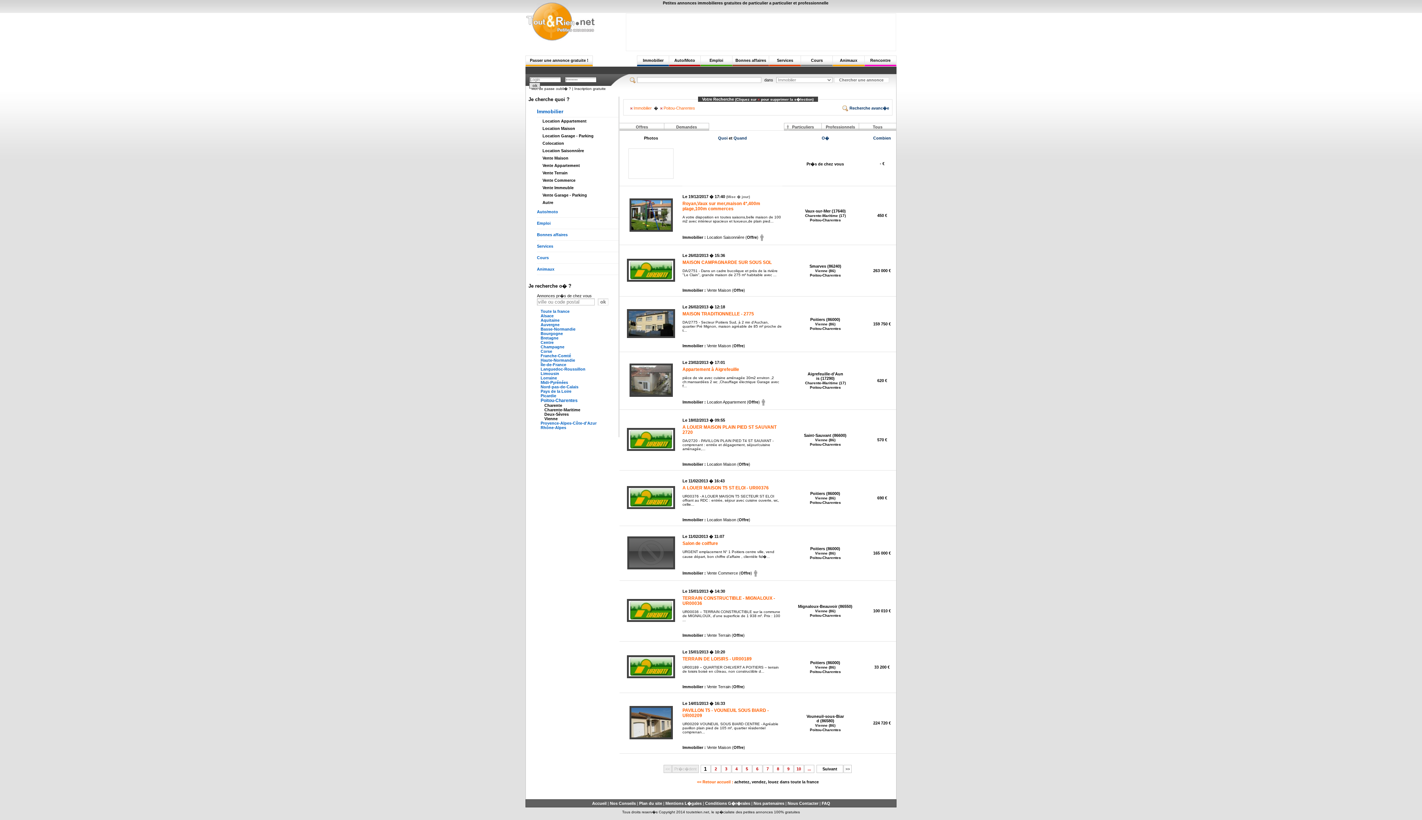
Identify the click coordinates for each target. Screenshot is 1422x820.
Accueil (599, 803)
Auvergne (550, 324)
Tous (877, 127)
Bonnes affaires (750, 60)
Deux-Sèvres (556, 414)
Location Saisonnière (563, 150)
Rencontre (880, 60)
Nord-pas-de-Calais (559, 387)
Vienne (551, 418)
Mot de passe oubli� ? (551, 89)
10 (799, 769)
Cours (817, 60)
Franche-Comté (556, 356)
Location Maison (559, 128)
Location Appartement (565, 121)
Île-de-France (553, 364)
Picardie (548, 396)
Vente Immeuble (558, 187)
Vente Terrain (555, 173)
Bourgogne (552, 333)
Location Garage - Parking (568, 136)
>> (847, 769)
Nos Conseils (623, 803)
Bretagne (549, 338)
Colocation (553, 143)
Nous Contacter (803, 803)
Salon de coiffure (700, 543)
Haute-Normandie (558, 360)
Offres (642, 127)
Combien (882, 138)
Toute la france (555, 311)
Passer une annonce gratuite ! (559, 60)
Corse (546, 351)
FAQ (826, 803)
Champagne (552, 347)
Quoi (723, 138)
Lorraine (549, 378)
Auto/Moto (684, 60)
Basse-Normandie (558, 329)
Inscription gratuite (590, 89)
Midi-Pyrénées (554, 382)
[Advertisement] (761, 30)
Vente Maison (555, 158)
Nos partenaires (769, 803)
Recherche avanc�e (868, 108)
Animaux (848, 60)
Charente (553, 405)
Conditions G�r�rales (727, 803)
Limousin (550, 373)
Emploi (716, 60)
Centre (547, 342)
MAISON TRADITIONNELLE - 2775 (718, 314)
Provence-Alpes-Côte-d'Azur (569, 423)
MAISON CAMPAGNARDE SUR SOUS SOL (727, 262)
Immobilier (653, 60)
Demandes (686, 127)
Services (785, 60)
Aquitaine (550, 320)
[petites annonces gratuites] (560, 39)
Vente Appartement (561, 165)
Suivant (829, 769)
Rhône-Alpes (553, 427)
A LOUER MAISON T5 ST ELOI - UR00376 (725, 488)
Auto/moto (547, 212)
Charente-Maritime (562, 410)
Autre (548, 202)
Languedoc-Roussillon (563, 369)
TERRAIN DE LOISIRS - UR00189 (717, 659)
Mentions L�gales (683, 803)
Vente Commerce (559, 180)
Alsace (547, 316)
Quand (740, 138)
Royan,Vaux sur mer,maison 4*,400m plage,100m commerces (721, 206)
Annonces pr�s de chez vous (564, 296)
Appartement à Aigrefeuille (710, 369)
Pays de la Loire (556, 391)
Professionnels (840, 127)
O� (825, 138)
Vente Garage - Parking (565, 195)
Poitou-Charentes (559, 400)
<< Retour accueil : (758, 782)
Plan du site (650, 803)
